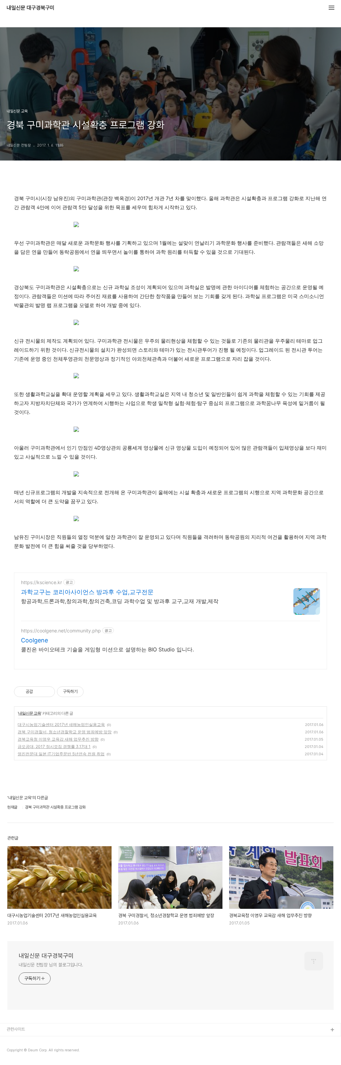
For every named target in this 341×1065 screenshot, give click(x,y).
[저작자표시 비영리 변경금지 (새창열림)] (93, 691)
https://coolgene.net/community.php (61, 630)
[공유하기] (39, 692)
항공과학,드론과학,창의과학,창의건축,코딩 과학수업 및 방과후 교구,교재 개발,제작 (119, 601)
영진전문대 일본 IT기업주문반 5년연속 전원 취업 (61, 753)
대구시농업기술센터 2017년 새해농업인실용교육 (61, 724)
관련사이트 (16, 1029)
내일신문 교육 (29, 713)
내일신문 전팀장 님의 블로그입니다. (51, 964)
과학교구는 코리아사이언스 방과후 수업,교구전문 (87, 591)
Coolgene (34, 640)
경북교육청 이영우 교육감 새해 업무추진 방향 (58, 739)
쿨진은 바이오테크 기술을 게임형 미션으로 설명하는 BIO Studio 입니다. (107, 649)
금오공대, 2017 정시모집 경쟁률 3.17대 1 (54, 746)
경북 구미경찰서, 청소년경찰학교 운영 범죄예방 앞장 (65, 731)
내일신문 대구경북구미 (31, 8)
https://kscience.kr (41, 582)
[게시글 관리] (47, 692)
